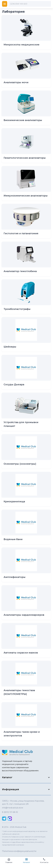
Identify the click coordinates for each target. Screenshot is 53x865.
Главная (8, 862)
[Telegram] (4, 819)
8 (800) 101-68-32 (10, 812)
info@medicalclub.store (12, 808)
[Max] (10, 819)
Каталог (26, 862)
